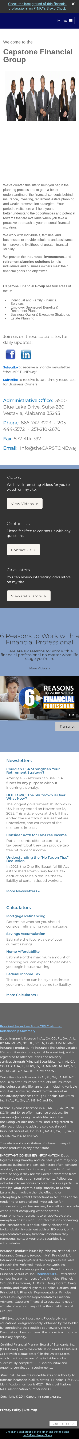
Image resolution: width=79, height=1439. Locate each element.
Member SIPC (46, 1274)
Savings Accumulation (25, 934)
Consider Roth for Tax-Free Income (36, 835)
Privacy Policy (10, 1410)
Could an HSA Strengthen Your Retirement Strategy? (33, 770)
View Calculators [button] (26, 596)
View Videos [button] (22, 504)
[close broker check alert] (73, 3)
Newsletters (19, 760)
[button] (65, 20)
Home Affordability (23, 952)
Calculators (18, 907)
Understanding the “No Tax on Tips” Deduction (37, 859)
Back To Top (61, 1423)
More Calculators (22, 995)
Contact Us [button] (21, 550)
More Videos (39, 668)
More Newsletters (23, 891)
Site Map (30, 1410)
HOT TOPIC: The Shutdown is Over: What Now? (36, 796)
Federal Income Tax (23, 974)
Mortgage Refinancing (26, 916)
